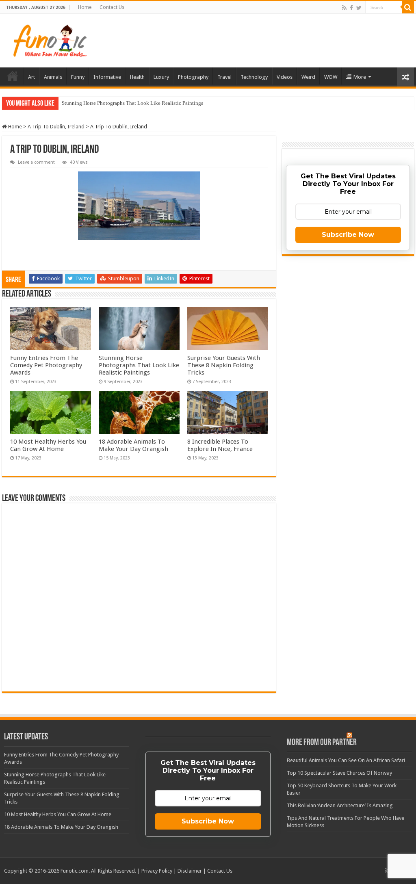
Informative (107, 77)
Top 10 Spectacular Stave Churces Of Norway (339, 773)
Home (84, 7)
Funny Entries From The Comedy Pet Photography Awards (46, 365)
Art (31, 77)
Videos (284, 77)
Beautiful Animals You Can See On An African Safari (346, 760)
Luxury (161, 77)
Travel (224, 77)
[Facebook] (351, 8)
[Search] (408, 7)
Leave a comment (36, 162)
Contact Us (112, 7)
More (359, 77)
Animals (53, 77)
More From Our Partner (322, 743)
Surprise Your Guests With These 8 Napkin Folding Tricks (223, 365)
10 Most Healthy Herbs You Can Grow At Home (48, 445)
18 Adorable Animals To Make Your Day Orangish (133, 445)
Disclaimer (190, 871)
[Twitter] (358, 8)
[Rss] (344, 8)
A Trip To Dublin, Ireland (56, 127)
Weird (308, 77)
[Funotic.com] (49, 40)
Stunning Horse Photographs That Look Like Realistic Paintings (132, 103)
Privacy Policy (156, 871)
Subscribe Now (348, 234)
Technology (254, 77)
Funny (77, 77)
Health (137, 77)
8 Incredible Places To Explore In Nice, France (220, 445)
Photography (193, 77)
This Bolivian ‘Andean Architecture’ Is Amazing (340, 805)
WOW (330, 77)
